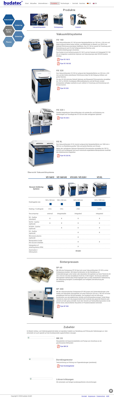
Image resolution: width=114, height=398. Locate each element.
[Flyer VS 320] (58, 88)
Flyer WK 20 (64, 346)
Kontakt (84, 396)
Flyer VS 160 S (65, 59)
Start (27, 3)
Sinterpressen (58, 27)
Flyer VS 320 (64, 88)
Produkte (54, 3)
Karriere (82, 3)
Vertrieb (75, 3)
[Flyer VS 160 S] (58, 59)
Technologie (64, 3)
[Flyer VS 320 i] (58, 118)
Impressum (91, 396)
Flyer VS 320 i (64, 118)
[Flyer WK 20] (58, 346)
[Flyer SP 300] (58, 306)
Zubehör (78, 27)
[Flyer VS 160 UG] (58, 63)
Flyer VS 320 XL (65, 155)
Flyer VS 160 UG (65, 63)
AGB (107, 396)
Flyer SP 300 (64, 306)
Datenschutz (101, 396)
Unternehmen (42, 3)
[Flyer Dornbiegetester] (58, 366)
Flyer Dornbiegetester (67, 366)
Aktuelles (33, 3)
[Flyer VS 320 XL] (58, 155)
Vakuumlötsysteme (39, 27)
